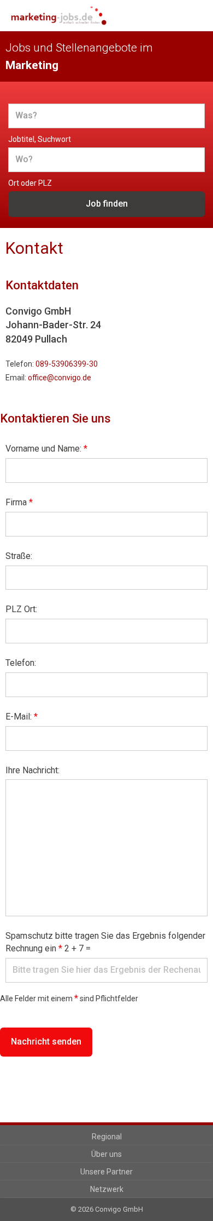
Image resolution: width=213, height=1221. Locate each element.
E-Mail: (21, 716)
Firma (19, 502)
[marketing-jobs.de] (58, 15)
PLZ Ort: (21, 609)
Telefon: (20, 663)
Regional (107, 1136)
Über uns (106, 1154)
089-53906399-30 (67, 364)
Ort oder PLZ (30, 183)
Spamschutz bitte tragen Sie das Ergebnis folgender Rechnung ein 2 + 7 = (105, 942)
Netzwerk (106, 1189)
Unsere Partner (106, 1171)
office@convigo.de (59, 377)
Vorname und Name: (46, 448)
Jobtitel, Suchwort (39, 139)
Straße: (18, 556)
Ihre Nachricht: (32, 770)
